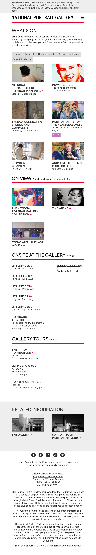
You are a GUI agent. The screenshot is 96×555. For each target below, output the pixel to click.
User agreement (71, 462)
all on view (42, 179)
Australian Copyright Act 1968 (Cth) (45, 532)
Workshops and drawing (69, 265)
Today (16, 54)
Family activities (65, 271)
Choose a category (69, 54)
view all (70, 255)
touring (56, 179)
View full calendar (22, 59)
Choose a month (46, 54)
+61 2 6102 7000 (51, 482)
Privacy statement (51, 462)
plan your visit (23, 45)
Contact (29, 462)
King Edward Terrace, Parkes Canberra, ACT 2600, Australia (48, 478)
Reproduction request (25, 538)
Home (20, 462)
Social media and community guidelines (48, 465)
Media (37, 462)
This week (29, 54)
